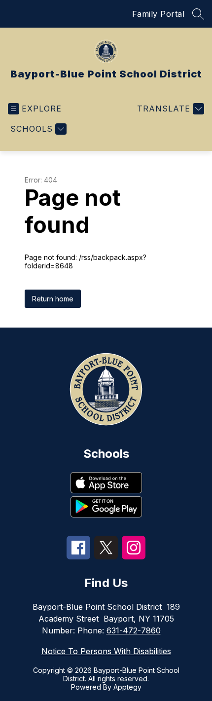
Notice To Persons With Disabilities (106, 651)
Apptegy (127, 687)
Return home (52, 299)
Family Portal (158, 14)
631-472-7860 (133, 630)
